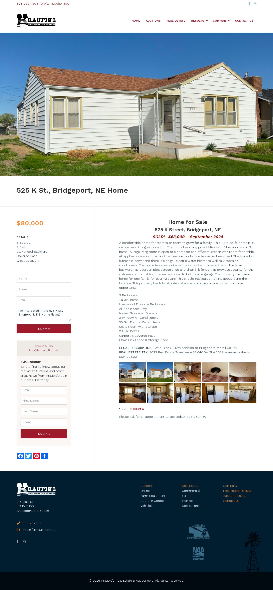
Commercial (191, 491)
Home (136, 20)
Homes (187, 501)
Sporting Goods (152, 501)
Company (219, 20)
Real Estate (175, 20)
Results (197, 20)
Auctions (153, 20)
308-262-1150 (26, 3)
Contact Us (244, 20)
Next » (138, 409)
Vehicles (146, 506)
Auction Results (234, 496)
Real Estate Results (237, 491)
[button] (207, 20)
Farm (185, 496)
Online (145, 491)
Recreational (191, 506)
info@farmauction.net (53, 3)
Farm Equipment (152, 496)
